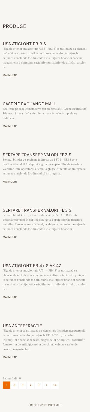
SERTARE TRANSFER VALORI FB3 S (37, 154)
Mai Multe (11, 75)
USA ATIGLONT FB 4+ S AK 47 (32, 265)
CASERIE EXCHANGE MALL (29, 104)
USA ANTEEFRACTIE (22, 325)
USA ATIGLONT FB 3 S (24, 43)
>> (55, 385)
